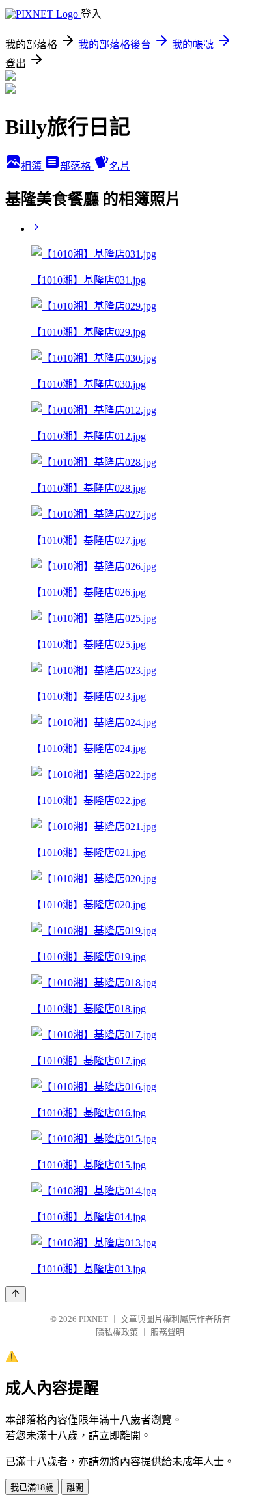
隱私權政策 (117, 1332)
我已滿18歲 (31, 1487)
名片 (119, 166)
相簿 (32, 166)
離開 (74, 1487)
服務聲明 (167, 1332)
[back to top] (15, 1294)
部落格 (77, 166)
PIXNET (93, 1319)
